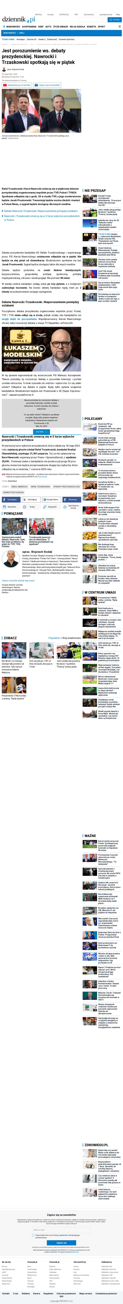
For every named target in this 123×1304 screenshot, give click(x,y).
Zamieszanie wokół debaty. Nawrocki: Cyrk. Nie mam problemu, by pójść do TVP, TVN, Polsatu (13, 542)
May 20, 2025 (41, 426)
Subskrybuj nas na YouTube (19, 85)
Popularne (54, 638)
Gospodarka (32, 1272)
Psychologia (78, 1281)
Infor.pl (4, 1266)
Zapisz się (61, 1243)
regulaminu (63, 1235)
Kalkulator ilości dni (109, 1269)
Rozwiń (39, 432)
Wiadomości (9, 33)
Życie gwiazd (54, 1278)
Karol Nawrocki (19, 487)
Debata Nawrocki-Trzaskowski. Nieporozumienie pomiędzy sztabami (40, 211)
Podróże (30, 1284)
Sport (29, 1278)
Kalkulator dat (107, 1266)
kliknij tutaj (75, 1252)
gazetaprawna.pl (106, 15)
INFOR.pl (38, 15)
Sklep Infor (6, 1284)
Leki (75, 1272)
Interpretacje (7, 1281)
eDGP (4, 1272)
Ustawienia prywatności (106, 1293)
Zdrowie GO (32, 39)
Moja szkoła (54, 1275)
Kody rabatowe (55, 1269)
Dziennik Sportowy (66, 39)
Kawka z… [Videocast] (47, 39)
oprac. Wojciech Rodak (15, 69)
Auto (29, 1266)
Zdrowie (30, 1281)
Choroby (77, 1278)
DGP (76, 15)
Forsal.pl (5, 1275)
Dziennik (5, 44)
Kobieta (52, 1266)
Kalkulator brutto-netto (110, 1281)
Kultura (52, 1287)
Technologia (32, 1269)
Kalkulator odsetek (109, 1278)
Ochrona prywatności (66, 1293)
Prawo (76, 1266)
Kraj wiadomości (71, 638)
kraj (32, 44)
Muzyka (52, 1284)
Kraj (21, 33)
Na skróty (6, 1262)
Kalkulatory (107, 1262)
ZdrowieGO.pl (89, 15)
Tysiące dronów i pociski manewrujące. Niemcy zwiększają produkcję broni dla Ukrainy (15, 589)
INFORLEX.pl (64, 15)
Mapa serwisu (85, 1293)
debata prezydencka (13, 492)
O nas (15, 1293)
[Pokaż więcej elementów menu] (120, 26)
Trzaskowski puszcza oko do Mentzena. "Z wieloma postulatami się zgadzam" (41, 540)
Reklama (26, 1293)
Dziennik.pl (32, 1262)
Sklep (118, 15)
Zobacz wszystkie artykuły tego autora (18, 581)
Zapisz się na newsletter (49, 85)
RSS (61, 1296)
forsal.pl (50, 15)
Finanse (76, 1269)
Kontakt (5, 1293)
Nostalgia (21, 39)
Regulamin (48, 1293)
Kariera (36, 1293)
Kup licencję (42, 477)
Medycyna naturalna (81, 1275)
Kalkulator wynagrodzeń (111, 1284)
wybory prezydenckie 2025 (66, 487)
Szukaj (116, 20)
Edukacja (52, 1272)
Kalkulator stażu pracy (110, 1272)
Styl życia (77, 1284)
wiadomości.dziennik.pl (19, 44)
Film (51, 1281)
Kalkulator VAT (107, 1275)
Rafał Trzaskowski (40, 487)
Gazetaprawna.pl (8, 1269)
